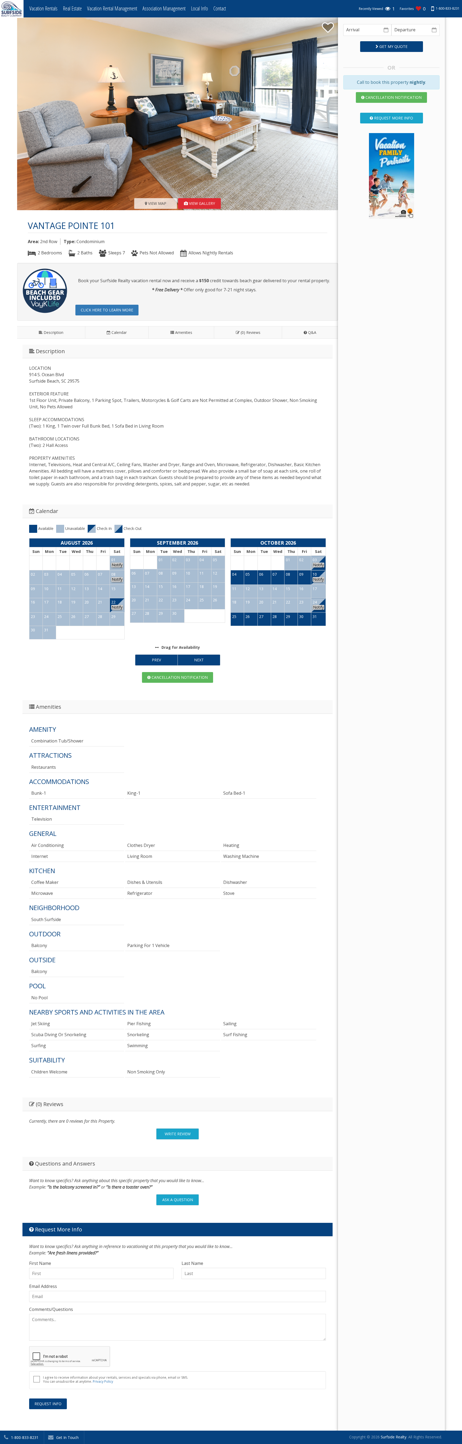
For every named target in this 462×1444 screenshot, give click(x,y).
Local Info (199, 8)
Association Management (164, 8)
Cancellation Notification (179, 677)
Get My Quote (392, 46)
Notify (117, 565)
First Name (40, 1263)
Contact (219, 8)
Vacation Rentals (43, 8)
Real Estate (72, 8)
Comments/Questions (51, 1309)
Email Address (43, 1286)
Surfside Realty (393, 1436)
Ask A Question (177, 1199)
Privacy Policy (103, 1381)
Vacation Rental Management (112, 8)
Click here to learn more (107, 309)
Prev (156, 659)
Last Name (192, 1263)
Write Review (178, 1133)
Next (199, 659)
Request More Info (393, 117)
